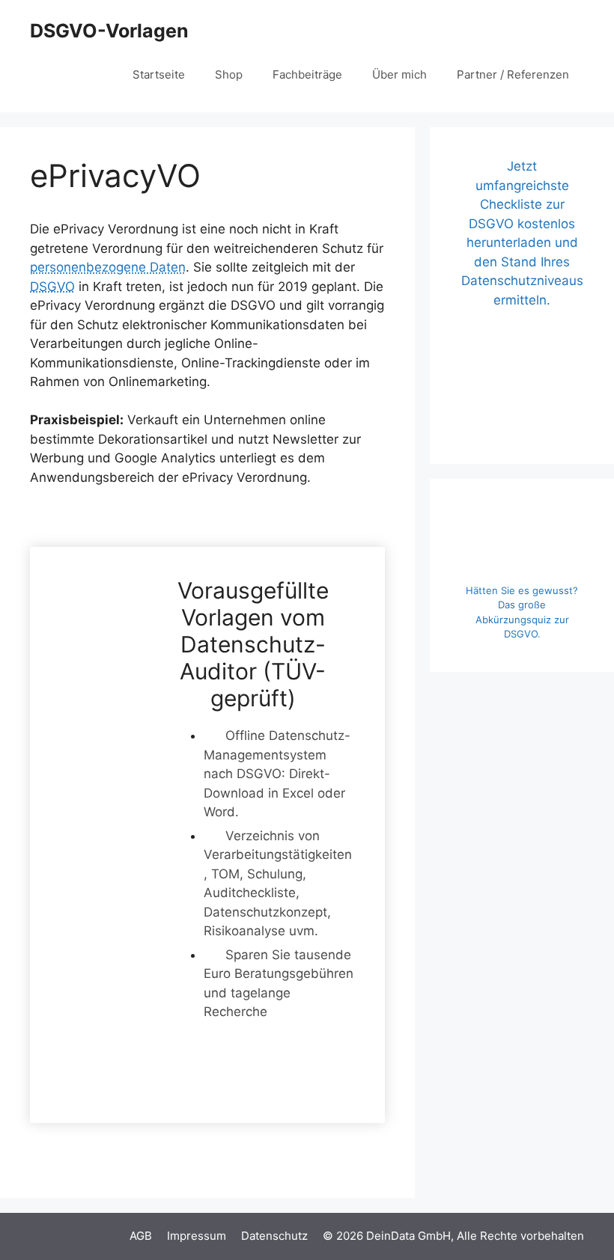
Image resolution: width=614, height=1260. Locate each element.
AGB (141, 1236)
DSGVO (52, 286)
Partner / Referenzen (513, 74)
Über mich (399, 74)
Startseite (159, 74)
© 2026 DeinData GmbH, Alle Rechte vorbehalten (453, 1236)
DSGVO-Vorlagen (109, 30)
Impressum (196, 1236)
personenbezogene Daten (108, 267)
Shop (229, 74)
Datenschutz (274, 1236)
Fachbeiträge (307, 74)
